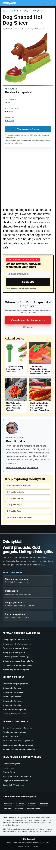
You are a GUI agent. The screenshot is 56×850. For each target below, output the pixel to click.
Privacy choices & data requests (17, 776)
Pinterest (32, 804)
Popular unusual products (14, 732)
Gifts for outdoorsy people (14, 709)
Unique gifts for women (13, 692)
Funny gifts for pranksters (14, 714)
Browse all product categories (16, 669)
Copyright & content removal (15, 781)
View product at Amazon (28, 129)
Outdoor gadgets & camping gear (17, 657)
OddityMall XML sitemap (13, 785)
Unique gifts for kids (12, 705)
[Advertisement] (28, 179)
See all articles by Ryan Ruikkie (22, 467)
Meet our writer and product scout (18, 745)
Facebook (8, 804)
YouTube (7, 809)
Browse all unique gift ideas (19, 517)
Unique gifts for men (12, 688)
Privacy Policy (9, 772)
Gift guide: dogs (14, 505)
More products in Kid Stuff (19, 485)
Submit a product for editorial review (19, 749)
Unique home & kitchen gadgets (17, 644)
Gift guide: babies (15, 498)
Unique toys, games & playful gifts (18, 661)
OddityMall (12, 541)
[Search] (52, 3)
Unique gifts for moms (12, 701)
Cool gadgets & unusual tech (16, 640)
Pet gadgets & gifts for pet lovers (17, 665)
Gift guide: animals (15, 492)
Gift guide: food (14, 511)
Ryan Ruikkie (11, 29)
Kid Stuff (14, 11)
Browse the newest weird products (18, 728)
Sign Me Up (28, 282)
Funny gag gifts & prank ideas (16, 648)
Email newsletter (33, 809)
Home (5, 11)
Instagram (44, 804)
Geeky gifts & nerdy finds (14, 652)
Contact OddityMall (11, 763)
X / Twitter (20, 804)
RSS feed (19, 809)
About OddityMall (10, 736)
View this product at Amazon (28, 320)
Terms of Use (8, 768)
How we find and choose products (18, 741)
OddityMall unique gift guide (15, 684)
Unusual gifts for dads (13, 697)
